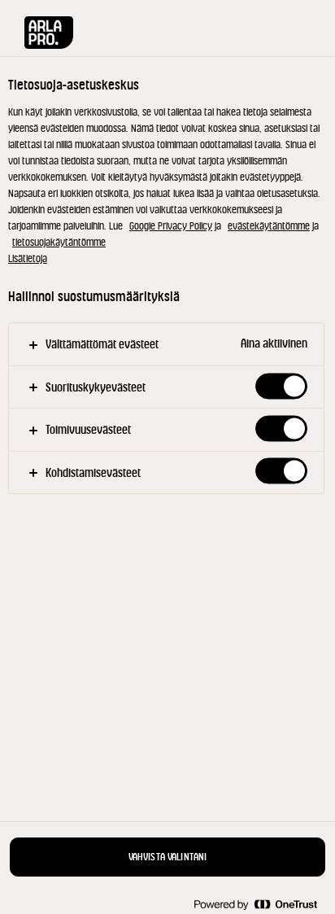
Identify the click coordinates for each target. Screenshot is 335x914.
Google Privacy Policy (170, 226)
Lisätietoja (27, 258)
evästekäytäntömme (269, 226)
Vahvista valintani (167, 857)
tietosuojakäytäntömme (59, 242)
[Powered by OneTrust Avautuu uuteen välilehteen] (255, 904)
